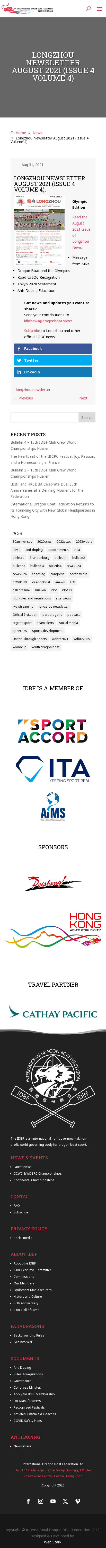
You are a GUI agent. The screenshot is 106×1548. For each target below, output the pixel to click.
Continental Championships (34, 1180)
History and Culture (28, 1296)
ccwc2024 (74, 566)
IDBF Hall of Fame (26, 1310)
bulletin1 (61, 558)
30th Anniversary (26, 1303)
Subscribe (32, 330)
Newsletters (22, 1446)
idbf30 (67, 590)
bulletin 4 (37, 566)
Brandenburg (39, 558)
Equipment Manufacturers (33, 1290)
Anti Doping (22, 1367)
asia (77, 550)
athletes (18, 558)
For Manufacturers (27, 1401)
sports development (47, 631)
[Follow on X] (65, 1501)
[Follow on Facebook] (28, 1501)
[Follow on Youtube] (53, 1501)
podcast (73, 614)
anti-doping (34, 550)
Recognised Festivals (29, 1407)
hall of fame (21, 590)
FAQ (17, 1205)
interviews (63, 598)
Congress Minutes (27, 1387)
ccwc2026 (20, 574)
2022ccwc (64, 541)
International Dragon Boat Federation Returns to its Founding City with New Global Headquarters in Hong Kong (53, 510)
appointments (58, 550)
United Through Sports (30, 639)
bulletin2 (78, 558)
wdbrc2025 (82, 639)
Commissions (24, 1276)
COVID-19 (20, 582)
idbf (54, 590)
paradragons (52, 614)
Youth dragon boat (45, 647)
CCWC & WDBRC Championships (38, 1173)
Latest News (23, 1167)
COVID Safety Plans (28, 1421)
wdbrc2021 (60, 639)
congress (57, 574)
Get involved (23, 1342)
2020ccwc (44, 541)
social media (68, 623)
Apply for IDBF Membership (34, 1394)
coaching (38, 574)
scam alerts (45, 623)
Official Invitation (25, 614)
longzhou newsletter (33, 389)
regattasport (22, 623)
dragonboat (41, 582)
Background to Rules (29, 1335)
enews (60, 582)
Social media (23, 1238)
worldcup (19, 647)
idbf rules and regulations (32, 598)
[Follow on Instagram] (41, 1501)
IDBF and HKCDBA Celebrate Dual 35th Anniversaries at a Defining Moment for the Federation (47, 490)
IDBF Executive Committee (33, 1270)
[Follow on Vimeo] (78, 1501)
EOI (72, 582)
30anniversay (22, 541)
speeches (20, 631)
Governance (22, 1381)
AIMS (16, 550)
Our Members (24, 1283)
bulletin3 (19, 566)
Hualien (40, 590)
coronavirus (78, 574)
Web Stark (52, 1542)
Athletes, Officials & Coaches (35, 1414)
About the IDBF (25, 1263)
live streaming (23, 606)
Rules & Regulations (28, 1374)
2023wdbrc (84, 541)
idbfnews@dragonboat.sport (48, 320)
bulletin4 (55, 566)
